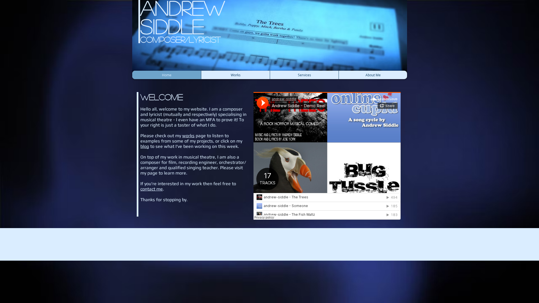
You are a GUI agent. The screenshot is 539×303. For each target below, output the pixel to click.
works (188, 135)
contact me (151, 189)
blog (144, 146)
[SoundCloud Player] (327, 156)
